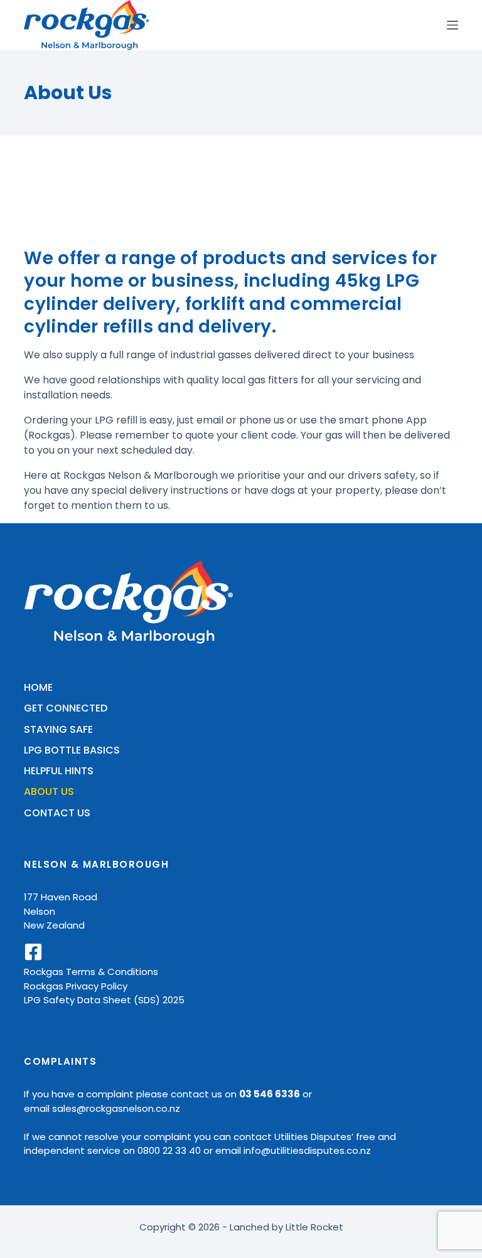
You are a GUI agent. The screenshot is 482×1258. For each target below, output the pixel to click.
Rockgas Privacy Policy (75, 986)
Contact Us (57, 813)
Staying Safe (58, 730)
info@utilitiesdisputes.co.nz (307, 1150)
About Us (49, 792)
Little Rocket (314, 1227)
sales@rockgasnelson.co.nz (116, 1108)
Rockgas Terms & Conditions (91, 971)
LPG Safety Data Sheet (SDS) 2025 (104, 999)
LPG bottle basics (72, 750)
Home (38, 688)
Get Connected (65, 708)
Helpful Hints (59, 771)
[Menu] (452, 25)
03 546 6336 (269, 1094)
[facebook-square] (33, 951)
